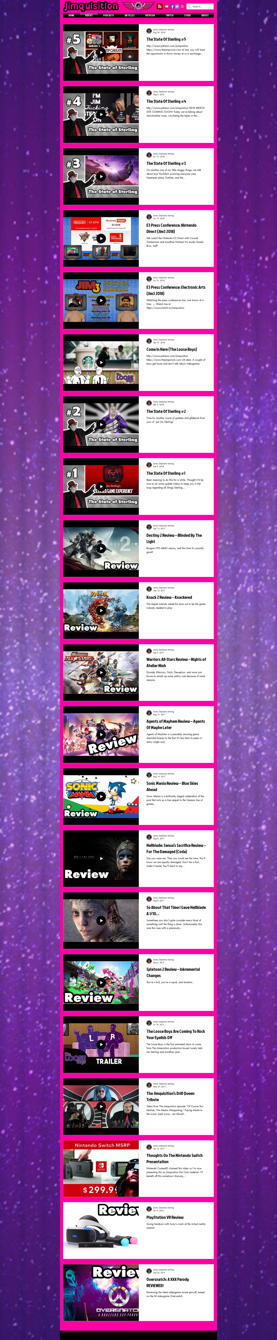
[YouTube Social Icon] (167, 6)
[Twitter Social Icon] (177, 6)
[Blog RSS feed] (160, 6)
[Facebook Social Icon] (172, 6)
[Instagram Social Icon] (182, 6)
